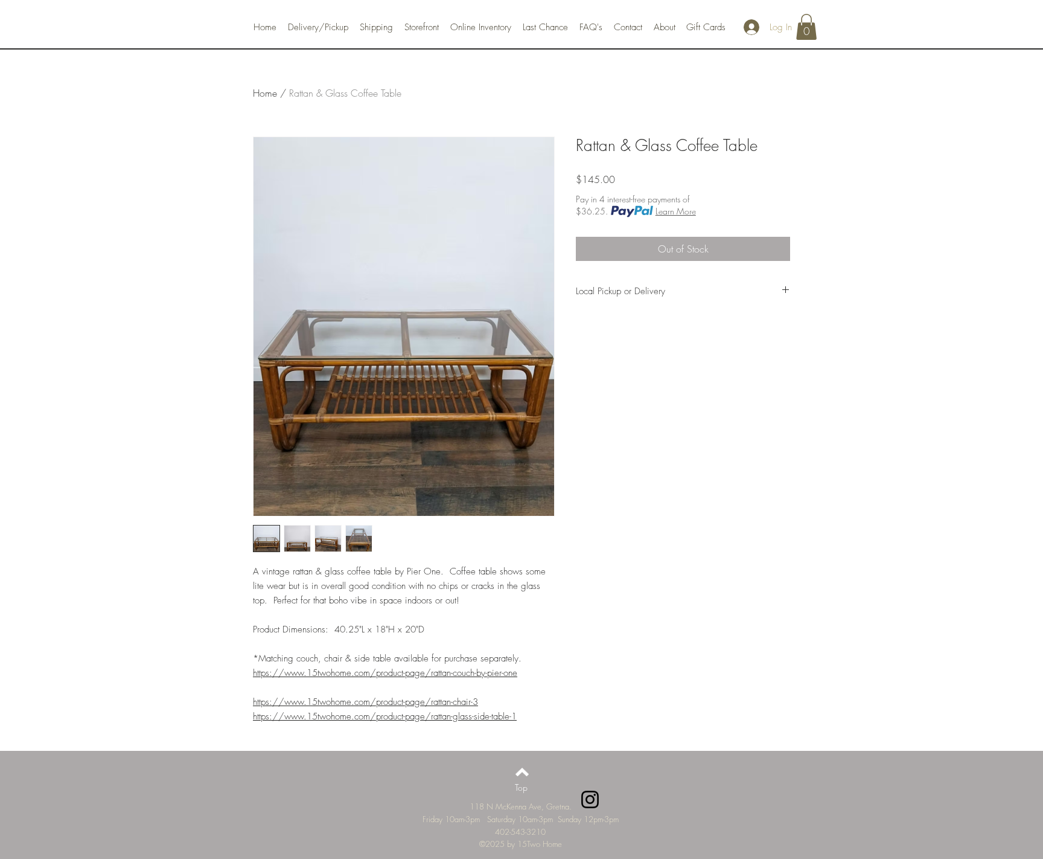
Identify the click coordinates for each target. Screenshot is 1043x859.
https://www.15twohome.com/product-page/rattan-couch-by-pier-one (385, 673)
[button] (806, 27)
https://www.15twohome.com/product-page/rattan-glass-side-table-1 (385, 716)
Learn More (675, 211)
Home (265, 93)
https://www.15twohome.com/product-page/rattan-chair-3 (365, 702)
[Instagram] (590, 799)
